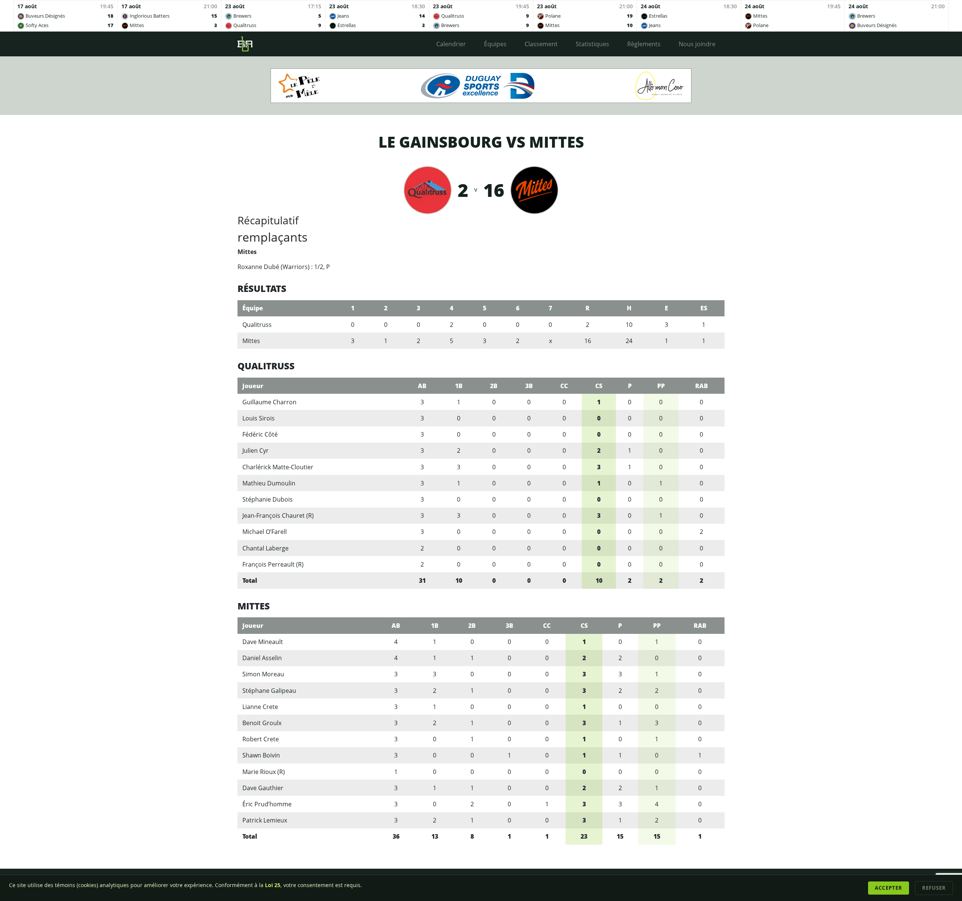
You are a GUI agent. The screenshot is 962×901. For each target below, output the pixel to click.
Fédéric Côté (260, 434)
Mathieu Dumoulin (268, 483)
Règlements (644, 44)
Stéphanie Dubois (267, 499)
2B (494, 386)
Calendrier (451, 44)
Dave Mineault (262, 642)
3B (529, 386)
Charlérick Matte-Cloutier (277, 467)
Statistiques (592, 44)
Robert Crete (260, 739)
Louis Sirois (258, 418)
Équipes (495, 44)
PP (661, 386)
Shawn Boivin (261, 755)
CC (564, 386)
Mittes (251, 341)
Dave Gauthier (262, 788)
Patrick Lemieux (264, 820)
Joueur (252, 386)
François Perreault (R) (273, 564)
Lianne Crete (260, 707)
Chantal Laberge (265, 548)
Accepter (888, 887)
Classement (541, 44)
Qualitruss (257, 324)
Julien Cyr (255, 450)
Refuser (934, 887)
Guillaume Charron (269, 402)
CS (598, 386)
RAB (701, 386)
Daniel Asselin (262, 658)
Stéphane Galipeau (269, 690)
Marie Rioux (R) (263, 772)
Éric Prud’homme (267, 804)
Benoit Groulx (261, 723)
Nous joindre (697, 44)
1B (459, 386)
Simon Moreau (263, 674)
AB (422, 386)
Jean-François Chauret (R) (278, 515)
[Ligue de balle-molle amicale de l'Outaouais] (245, 44)
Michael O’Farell (264, 532)
